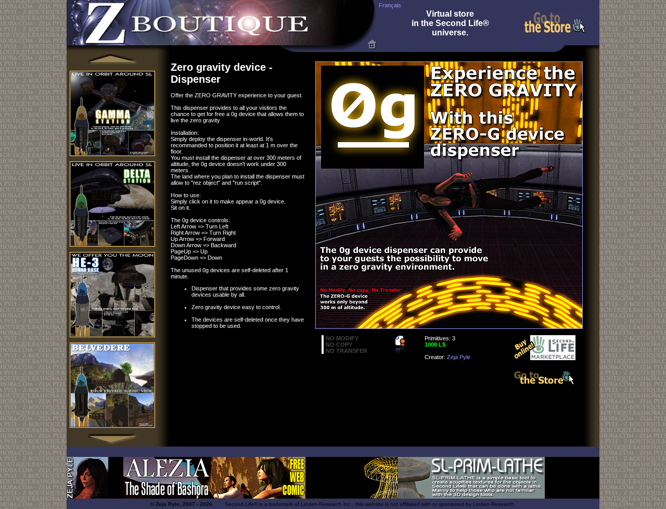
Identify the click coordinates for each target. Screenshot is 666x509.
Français (390, 5)
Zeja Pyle (458, 357)
